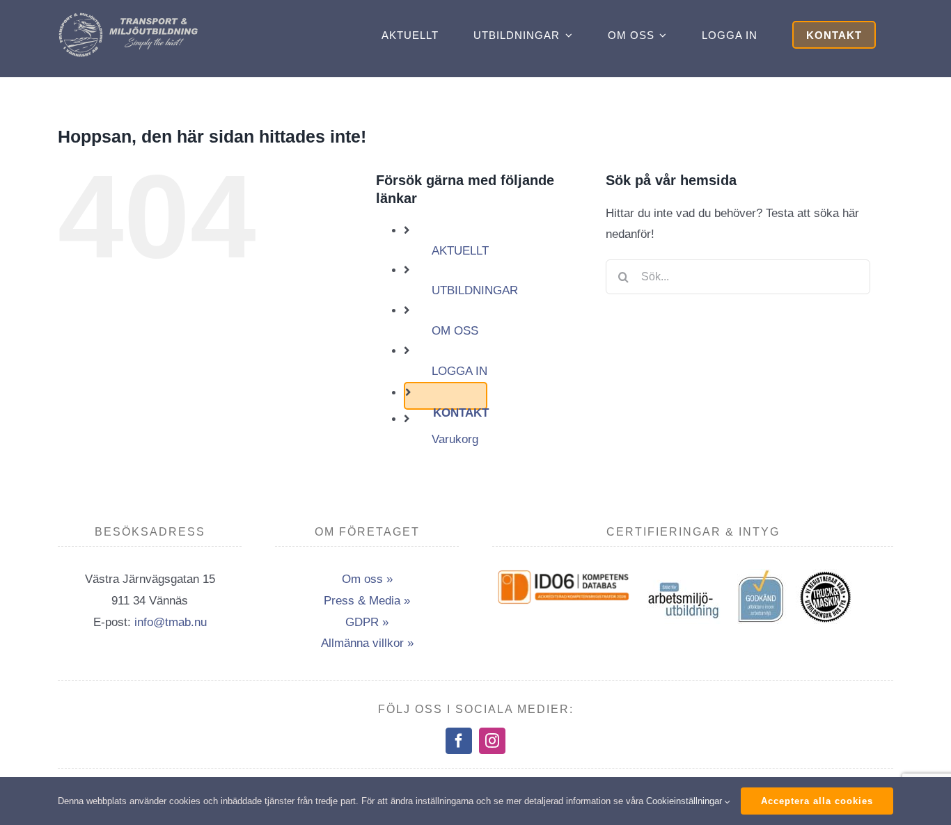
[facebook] (459, 741)
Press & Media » (367, 600)
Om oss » (367, 579)
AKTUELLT (460, 250)
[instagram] (492, 741)
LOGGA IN (459, 371)
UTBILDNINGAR (475, 290)
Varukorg (455, 439)
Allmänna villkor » (367, 643)
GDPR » (366, 622)
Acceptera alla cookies (817, 801)
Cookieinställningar (685, 801)
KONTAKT (461, 412)
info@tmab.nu (170, 622)
